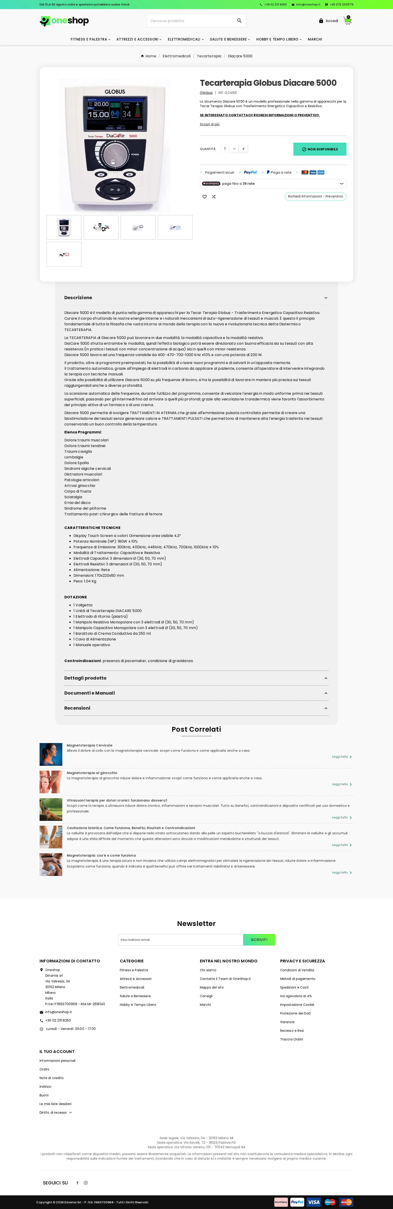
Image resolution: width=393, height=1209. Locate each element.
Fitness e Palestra (134, 970)
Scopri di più (210, 124)
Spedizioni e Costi (294, 987)
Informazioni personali (58, 1060)
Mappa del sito (212, 987)
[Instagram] (85, 1182)
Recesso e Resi (292, 1030)
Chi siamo (208, 970)
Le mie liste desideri (55, 1104)
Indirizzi (45, 1086)
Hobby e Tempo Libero (138, 1004)
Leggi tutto (342, 756)
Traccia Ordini (291, 1039)
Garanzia (287, 1022)
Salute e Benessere (135, 996)
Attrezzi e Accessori (136, 978)
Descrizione (78, 298)
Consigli (206, 996)
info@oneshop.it (306, 4)
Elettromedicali (132, 987)
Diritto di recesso (56, 1112)
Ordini (44, 1069)
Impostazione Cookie (297, 1004)
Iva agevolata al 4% (296, 996)
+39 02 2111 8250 (273, 4)
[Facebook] (77, 1182)
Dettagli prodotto (85, 678)
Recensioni (77, 708)
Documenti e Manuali (89, 693)
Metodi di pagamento (298, 978)
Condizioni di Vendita (297, 970)
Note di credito (52, 1078)
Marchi (205, 1004)
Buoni (44, 1095)
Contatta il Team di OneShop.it (225, 978)
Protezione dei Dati (295, 1013)
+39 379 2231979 (339, 4)
